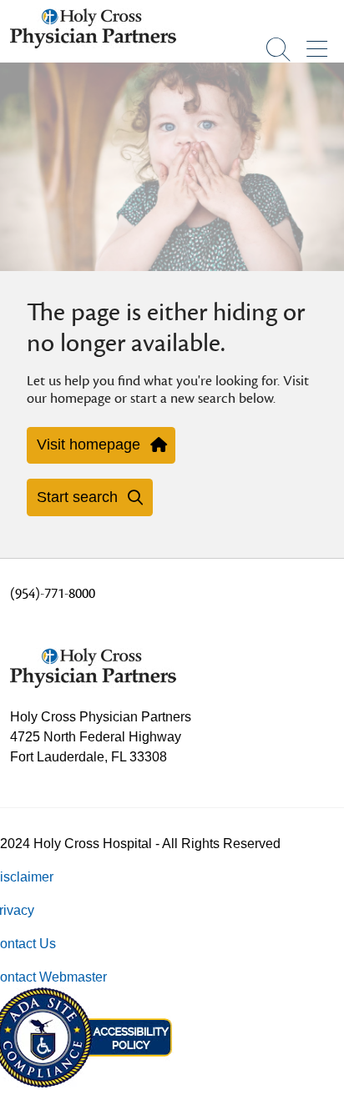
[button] (320, 43)
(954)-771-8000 (52, 594)
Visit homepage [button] (88, 444)
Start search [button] (77, 497)
